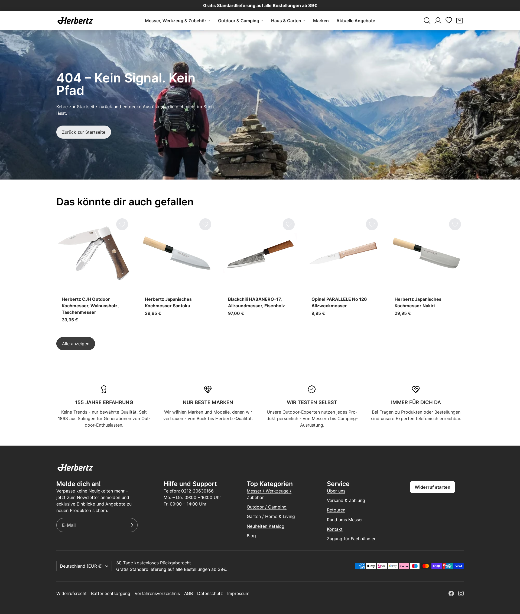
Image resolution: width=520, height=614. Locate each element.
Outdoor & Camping (238, 20)
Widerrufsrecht (71, 593)
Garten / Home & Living (271, 516)
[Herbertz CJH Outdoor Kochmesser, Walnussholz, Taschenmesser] (93, 272)
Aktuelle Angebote (355, 20)
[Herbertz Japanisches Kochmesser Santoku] (176, 272)
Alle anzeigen (75, 343)
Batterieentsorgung (110, 593)
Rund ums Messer (345, 519)
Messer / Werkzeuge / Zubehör (269, 494)
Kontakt (335, 529)
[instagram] (461, 593)
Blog (251, 535)
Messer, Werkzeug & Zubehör (175, 20)
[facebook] (451, 593)
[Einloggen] (438, 21)
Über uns (336, 491)
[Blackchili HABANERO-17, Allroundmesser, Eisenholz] (260, 272)
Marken (321, 20)
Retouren (336, 510)
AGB (188, 593)
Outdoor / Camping (267, 507)
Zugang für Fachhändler (351, 538)
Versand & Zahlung (346, 500)
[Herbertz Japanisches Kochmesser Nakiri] (426, 272)
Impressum (238, 593)
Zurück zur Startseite (83, 132)
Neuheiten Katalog (265, 526)
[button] (427, 21)
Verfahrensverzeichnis (157, 593)
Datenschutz (210, 593)
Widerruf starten (432, 487)
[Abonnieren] (132, 525)
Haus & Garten (286, 20)
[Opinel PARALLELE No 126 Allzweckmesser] (343, 272)
